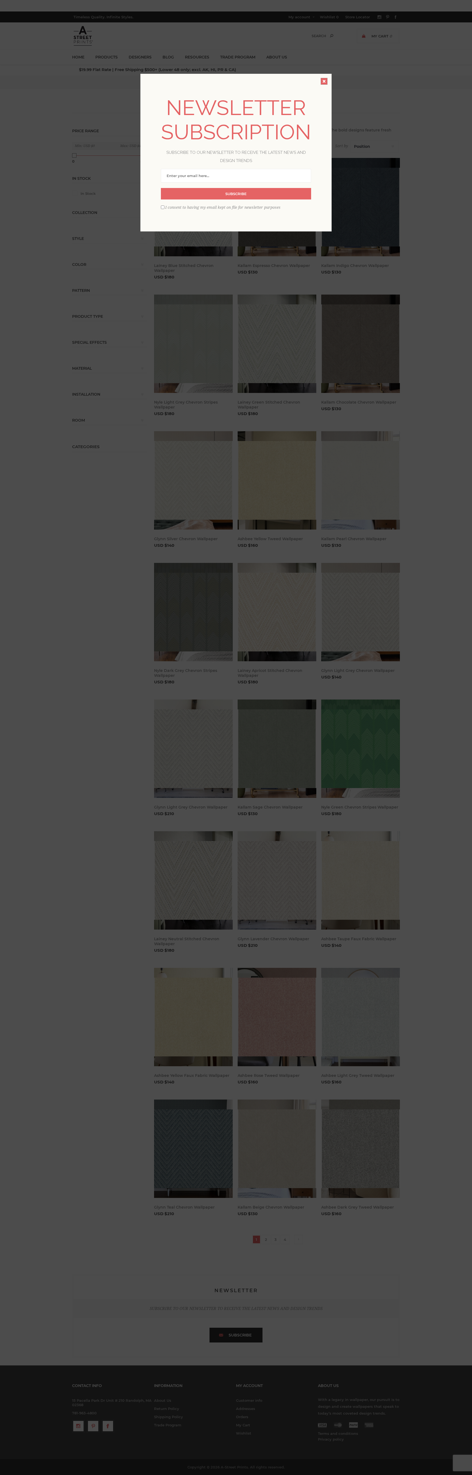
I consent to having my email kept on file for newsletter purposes (223, 207)
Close (324, 81)
